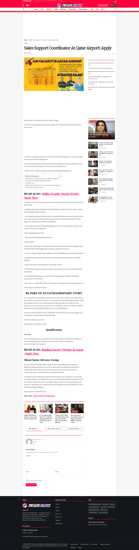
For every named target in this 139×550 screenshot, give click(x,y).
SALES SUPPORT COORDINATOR (44, 396)
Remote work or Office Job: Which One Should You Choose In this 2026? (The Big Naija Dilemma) (61, 419)
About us (57, 504)
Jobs (26, 43)
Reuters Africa (91, 524)
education (112, 504)
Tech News (74, 411)
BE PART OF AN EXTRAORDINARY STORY (38, 181)
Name (28, 471)
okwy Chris (27, 53)
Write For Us (58, 513)
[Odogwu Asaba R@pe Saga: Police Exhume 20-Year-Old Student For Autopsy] (93, 190)
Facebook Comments (55, 428)
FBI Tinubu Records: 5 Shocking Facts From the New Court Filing (100, 83)
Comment (29, 455)
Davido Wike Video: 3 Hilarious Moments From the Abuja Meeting (101, 88)
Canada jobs (105, 504)
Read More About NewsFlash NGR (37, 520)
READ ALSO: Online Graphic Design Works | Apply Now (42, 178)
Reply (34, 443)
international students (94, 507)
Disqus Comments (74, 428)
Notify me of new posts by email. (34, 480)
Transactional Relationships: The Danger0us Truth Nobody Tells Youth (99, 77)
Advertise (57, 510)
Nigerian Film (111, 507)
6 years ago (42, 439)
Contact (57, 507)
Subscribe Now (103, 5)
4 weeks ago (103, 165)
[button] (23, 5)
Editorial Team (58, 523)
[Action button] (23, 9)
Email (57, 471)
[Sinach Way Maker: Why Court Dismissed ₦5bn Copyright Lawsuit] (101, 129)
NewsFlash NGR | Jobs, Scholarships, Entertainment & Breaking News (42, 544)
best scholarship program (94, 504)
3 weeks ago (103, 148)
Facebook (24, 532)
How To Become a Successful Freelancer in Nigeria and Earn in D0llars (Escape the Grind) (77, 419)
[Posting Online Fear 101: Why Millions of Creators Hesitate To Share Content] (93, 199)
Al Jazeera (98, 524)
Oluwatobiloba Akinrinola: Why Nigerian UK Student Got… (106, 180)
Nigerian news (104, 509)
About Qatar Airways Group (34, 187)
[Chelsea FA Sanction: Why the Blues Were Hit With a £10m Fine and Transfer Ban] (93, 145)
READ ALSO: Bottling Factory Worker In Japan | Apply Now (43, 185)
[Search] (115, 9)
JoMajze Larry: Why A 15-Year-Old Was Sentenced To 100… (106, 153)
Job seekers (103, 507)
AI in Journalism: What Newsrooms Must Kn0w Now (100, 68)
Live (114, 5)
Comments (34, 428)
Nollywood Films (93, 512)
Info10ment (93, 121)
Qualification (30, 183)
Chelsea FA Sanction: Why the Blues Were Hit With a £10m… (106, 144)
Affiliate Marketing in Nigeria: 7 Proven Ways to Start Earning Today (30, 417)
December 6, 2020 (28, 54)
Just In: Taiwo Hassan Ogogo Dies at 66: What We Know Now (101, 64)
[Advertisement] (69, 25)
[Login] (115, 1)
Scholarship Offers (103, 512)
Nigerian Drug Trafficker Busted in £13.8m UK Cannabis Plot (46, 0)
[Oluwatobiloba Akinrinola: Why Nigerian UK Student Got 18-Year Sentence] (93, 181)
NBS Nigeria (104, 524)
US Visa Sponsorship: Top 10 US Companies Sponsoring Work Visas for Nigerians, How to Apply (46, 419)
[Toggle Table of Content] (59, 176)
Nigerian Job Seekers (94, 509)
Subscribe (57, 520)
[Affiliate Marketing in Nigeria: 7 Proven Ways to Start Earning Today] (30, 408)
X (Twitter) (30, 532)
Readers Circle (58, 517)
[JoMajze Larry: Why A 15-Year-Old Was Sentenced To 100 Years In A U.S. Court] (93, 154)
